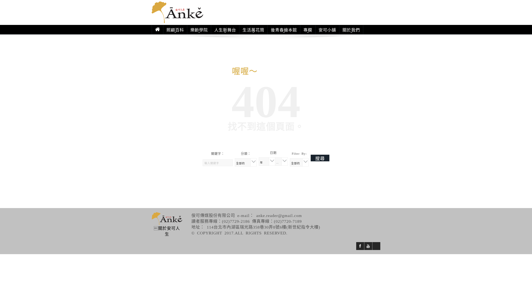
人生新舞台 (225, 30)
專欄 (307, 30)
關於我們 (351, 30)
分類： (246, 153)
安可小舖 (327, 30)
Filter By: (299, 153)
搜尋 (320, 158)
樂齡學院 (199, 30)
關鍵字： (217, 153)
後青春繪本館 (284, 30)
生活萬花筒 (253, 30)
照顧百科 (175, 30)
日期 (273, 152)
